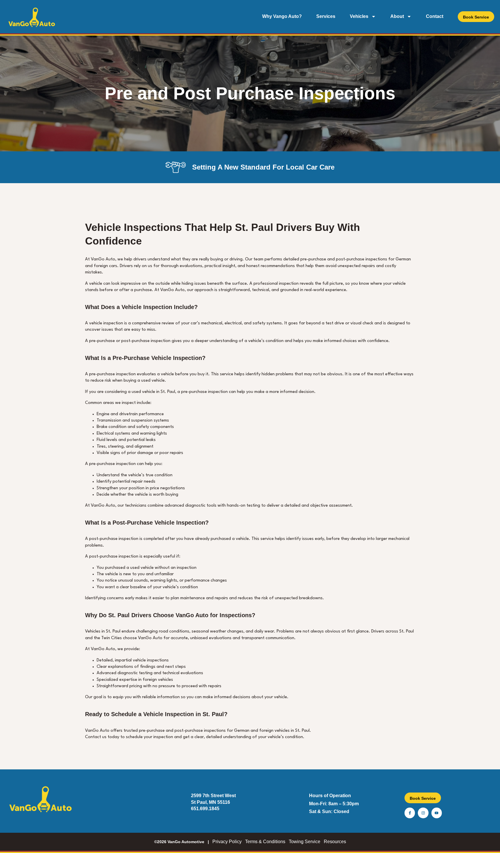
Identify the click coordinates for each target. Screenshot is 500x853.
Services (325, 16)
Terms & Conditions (265, 841)
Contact (434, 16)
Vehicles (359, 16)
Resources (335, 841)
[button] (476, 16)
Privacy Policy (227, 841)
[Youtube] (436, 813)
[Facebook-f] (410, 813)
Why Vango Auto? (282, 16)
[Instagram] (423, 813)
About (397, 16)
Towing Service (304, 841)
